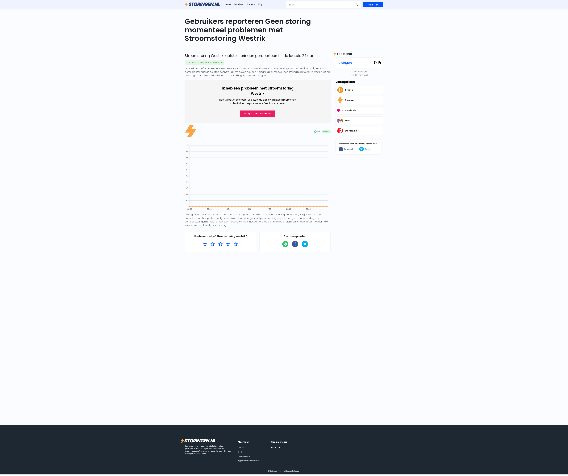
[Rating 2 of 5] (213, 244)
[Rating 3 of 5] (220, 244)
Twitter (368, 149)
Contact (241, 447)
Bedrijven (239, 4)
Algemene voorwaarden (249, 460)
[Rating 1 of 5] (205, 244)
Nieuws (251, 4)
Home (228, 4)
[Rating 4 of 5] (228, 244)
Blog (260, 4)
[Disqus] (258, 293)
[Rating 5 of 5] (236, 244)
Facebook (348, 149)
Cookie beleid (244, 456)
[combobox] (323, 4)
